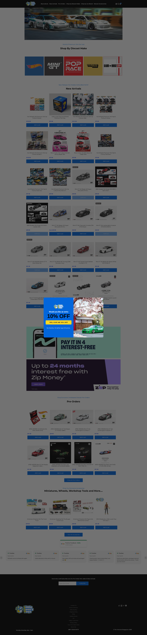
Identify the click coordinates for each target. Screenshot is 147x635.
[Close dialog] (102, 299)
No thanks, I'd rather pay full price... (59, 328)
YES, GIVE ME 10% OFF (58, 322)
